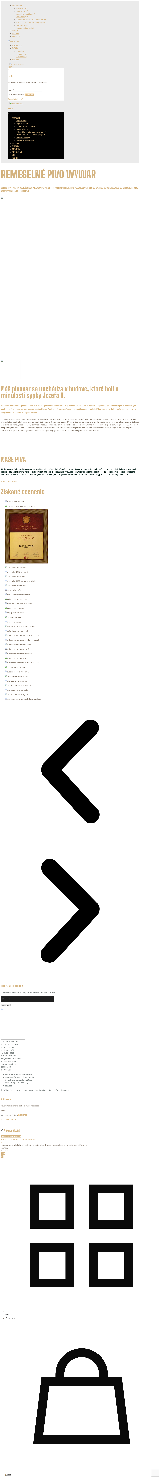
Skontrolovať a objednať (11, 1136)
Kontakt (8, 1085)
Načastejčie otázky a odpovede (18, 1074)
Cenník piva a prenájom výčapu (18, 1080)
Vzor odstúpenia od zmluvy (16, 1083)
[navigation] (79, 1132)
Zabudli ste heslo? (15, 99)
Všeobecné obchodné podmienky (19, 1077)
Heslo (11, 90)
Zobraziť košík (29, 1139)
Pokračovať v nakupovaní (12, 1139)
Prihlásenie (29, 94)
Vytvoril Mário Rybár (37, 1090)
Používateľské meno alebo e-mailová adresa (27, 82)
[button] (70, 772)
